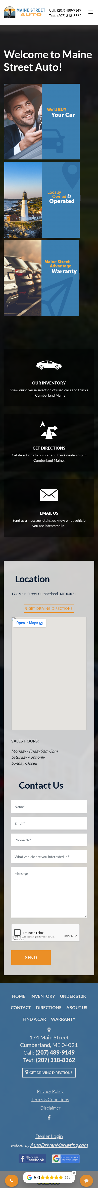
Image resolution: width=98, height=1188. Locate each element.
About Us (76, 1007)
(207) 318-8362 (55, 1060)
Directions (48, 1007)
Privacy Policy (50, 1091)
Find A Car (34, 1019)
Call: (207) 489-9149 (65, 10)
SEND (31, 957)
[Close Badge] (73, 1173)
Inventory (42, 996)
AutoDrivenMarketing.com (59, 1145)
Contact (21, 1007)
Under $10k (73, 996)
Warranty (63, 1019)
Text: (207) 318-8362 (65, 15)
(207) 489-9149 (55, 1052)
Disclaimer (50, 1108)
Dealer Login (49, 1136)
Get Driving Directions (50, 608)
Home (18, 996)
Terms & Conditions (50, 1099)
